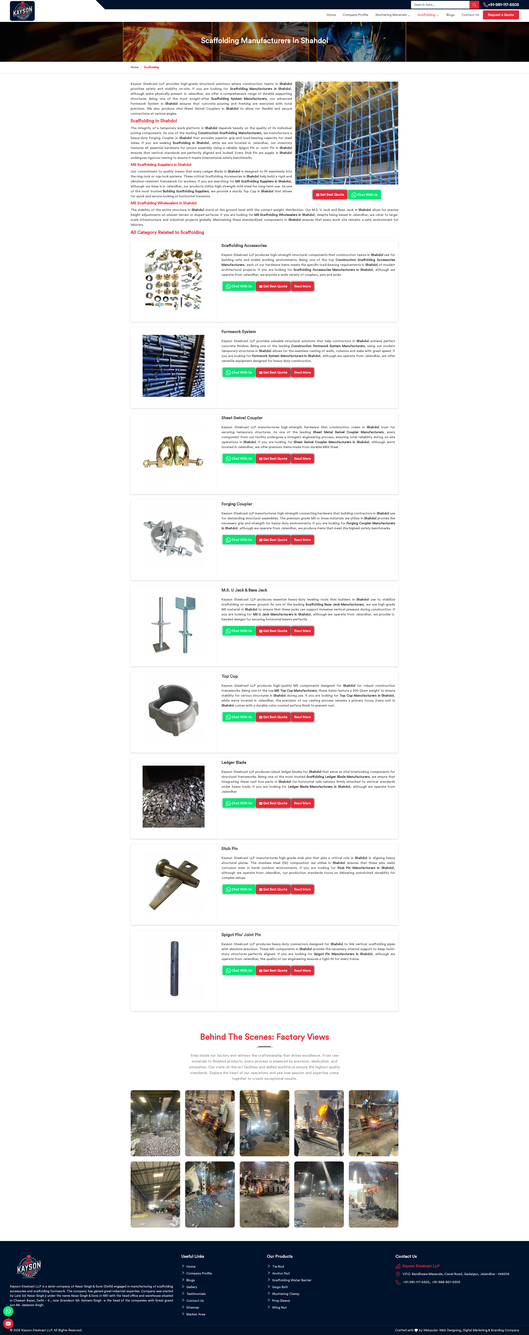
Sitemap (192, 1307)
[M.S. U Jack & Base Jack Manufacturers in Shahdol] (173, 624)
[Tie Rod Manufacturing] (373, 1194)
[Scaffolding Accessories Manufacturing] (373, 1123)
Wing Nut (279, 1307)
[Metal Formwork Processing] (319, 1123)
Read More (302, 286)
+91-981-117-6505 (503, 5)
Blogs (450, 15)
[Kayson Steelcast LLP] (50, 11)
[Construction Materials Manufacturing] (155, 1123)
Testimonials (196, 1294)
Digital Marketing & (476, 1330)
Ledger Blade (234, 762)
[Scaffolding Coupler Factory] (155, 1194)
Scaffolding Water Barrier (291, 1280)
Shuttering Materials (391, 15)
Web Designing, (451, 1330)
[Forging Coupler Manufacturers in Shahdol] (173, 538)
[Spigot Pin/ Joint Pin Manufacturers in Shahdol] (173, 969)
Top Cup (230, 676)
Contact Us (470, 15)
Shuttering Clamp (285, 1294)
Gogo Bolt (280, 1287)
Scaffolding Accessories (244, 246)
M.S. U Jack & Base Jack (244, 590)
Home (331, 15)
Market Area (195, 1314)
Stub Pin (230, 849)
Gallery (191, 1287)
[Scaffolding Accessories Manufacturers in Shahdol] (173, 279)
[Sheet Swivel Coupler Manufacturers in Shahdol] (173, 452)
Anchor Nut (281, 1273)
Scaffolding (426, 15)
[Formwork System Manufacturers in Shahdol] (173, 366)
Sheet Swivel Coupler (242, 418)
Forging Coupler (237, 504)
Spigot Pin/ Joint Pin (241, 935)
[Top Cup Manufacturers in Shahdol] (173, 710)
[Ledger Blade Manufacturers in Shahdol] (173, 796)
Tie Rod (278, 1266)
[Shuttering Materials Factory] (210, 1194)
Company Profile (355, 15)
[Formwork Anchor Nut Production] (264, 1123)
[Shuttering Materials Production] (264, 1194)
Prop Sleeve (281, 1300)
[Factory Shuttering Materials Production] (210, 1123)
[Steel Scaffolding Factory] (319, 1194)
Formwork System (239, 332)
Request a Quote (501, 15)
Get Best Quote (274, 286)
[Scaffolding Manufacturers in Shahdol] (346, 133)
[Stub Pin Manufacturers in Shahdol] (173, 882)
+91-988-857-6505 (446, 1282)
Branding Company (505, 1330)
